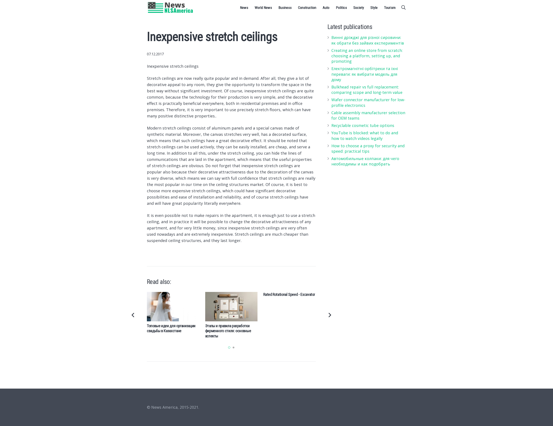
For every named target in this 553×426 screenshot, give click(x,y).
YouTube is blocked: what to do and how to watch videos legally (364, 135)
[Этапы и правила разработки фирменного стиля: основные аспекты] (231, 306)
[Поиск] (403, 7)
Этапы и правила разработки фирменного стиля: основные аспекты (228, 331)
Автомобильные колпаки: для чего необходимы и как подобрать (365, 161)
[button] (229, 347)
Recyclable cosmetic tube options (362, 125)
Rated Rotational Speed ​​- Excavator (289, 294)
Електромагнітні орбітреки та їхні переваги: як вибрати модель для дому (364, 74)
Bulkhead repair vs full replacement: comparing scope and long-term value (366, 89)
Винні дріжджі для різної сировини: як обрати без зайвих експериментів (367, 40)
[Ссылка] (170, 7)
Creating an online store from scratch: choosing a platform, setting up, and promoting (367, 56)
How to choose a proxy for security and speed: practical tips (368, 148)
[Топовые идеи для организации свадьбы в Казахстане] (173, 306)
